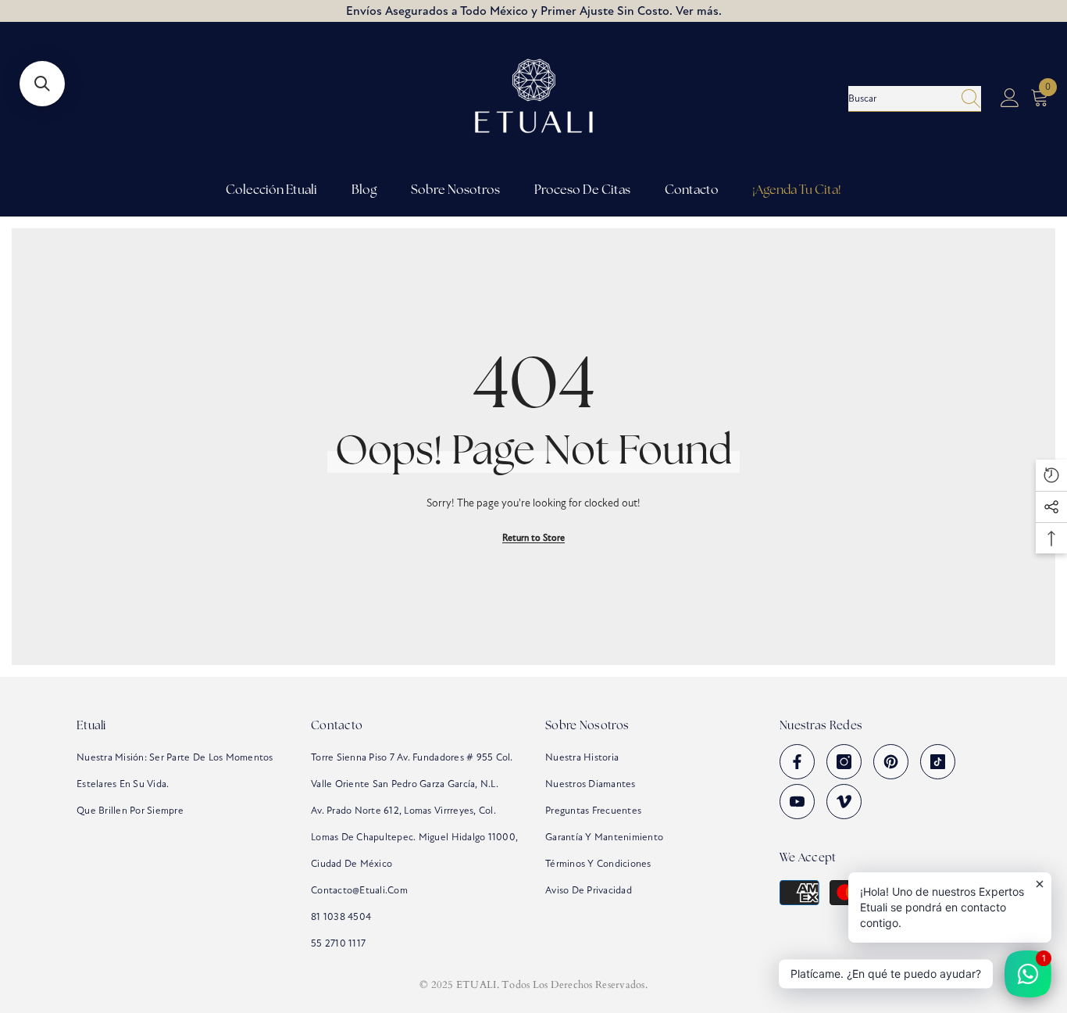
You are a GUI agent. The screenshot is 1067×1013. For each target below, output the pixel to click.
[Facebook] (797, 761)
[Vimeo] (844, 801)
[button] (42, 83)
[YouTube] (797, 801)
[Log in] (1010, 98)
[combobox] (899, 98)
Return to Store (533, 537)
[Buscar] (914, 99)
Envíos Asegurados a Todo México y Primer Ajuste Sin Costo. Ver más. (534, 11)
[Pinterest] (890, 761)
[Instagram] (844, 761)
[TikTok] (937, 761)
